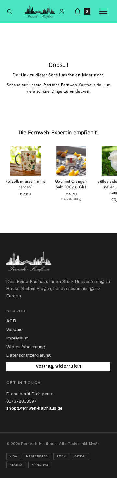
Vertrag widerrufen (58, 366)
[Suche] (9, 11)
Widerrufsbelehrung (26, 347)
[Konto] (61, 11)
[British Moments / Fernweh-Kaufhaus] (40, 11)
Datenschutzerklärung (28, 355)
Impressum (17, 338)
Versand (14, 329)
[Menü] (104, 11)
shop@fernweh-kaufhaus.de (34, 408)
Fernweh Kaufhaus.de (81, 85)
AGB (11, 321)
